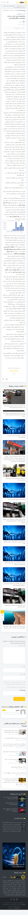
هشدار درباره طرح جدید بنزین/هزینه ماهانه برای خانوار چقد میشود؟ (15, 563)
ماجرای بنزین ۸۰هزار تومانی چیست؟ (16, 499)
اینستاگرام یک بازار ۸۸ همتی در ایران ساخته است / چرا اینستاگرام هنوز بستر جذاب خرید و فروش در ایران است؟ (14, 745)
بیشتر (4, 710)
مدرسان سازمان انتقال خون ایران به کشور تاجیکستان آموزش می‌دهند (10, 731)
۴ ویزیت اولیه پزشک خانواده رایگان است (10, 752)
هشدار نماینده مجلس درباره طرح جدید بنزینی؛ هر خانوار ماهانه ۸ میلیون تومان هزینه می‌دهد (14, 520)
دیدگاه (22, 646)
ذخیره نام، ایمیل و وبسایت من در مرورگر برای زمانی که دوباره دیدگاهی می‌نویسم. (14, 683)
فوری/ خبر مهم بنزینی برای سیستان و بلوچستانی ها (16, 436)
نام (22, 667)
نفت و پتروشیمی (20, 6)
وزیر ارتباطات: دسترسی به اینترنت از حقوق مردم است (14, 773)
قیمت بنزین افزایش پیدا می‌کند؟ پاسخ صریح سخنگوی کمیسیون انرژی (14, 584)
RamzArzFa (17, 908)
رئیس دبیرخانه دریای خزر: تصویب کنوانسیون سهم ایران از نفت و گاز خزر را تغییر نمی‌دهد (14, 627)
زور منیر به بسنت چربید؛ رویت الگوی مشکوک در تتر (15, 738)
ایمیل (22, 674)
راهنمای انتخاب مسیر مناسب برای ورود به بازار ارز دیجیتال (11, 797)
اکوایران (20, 22)
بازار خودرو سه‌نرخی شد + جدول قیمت (11, 760)
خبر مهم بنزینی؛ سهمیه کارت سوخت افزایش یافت (14, 542)
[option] (14, 822)
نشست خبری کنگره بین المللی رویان (18, 767)
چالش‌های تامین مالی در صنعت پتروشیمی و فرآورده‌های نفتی (16, 17)
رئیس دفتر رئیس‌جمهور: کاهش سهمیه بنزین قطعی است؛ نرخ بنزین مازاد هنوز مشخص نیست (14, 414)
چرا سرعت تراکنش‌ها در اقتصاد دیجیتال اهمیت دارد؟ (11, 803)
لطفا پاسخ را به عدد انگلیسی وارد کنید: (16, 687)
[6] (23, 28)
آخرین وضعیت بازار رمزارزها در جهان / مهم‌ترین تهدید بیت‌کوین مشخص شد (10, 810)
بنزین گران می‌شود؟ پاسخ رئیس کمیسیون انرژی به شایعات (15, 606)
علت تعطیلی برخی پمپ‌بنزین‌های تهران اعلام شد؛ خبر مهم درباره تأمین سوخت (14, 406)
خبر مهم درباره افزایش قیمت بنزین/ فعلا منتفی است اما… (15, 479)
